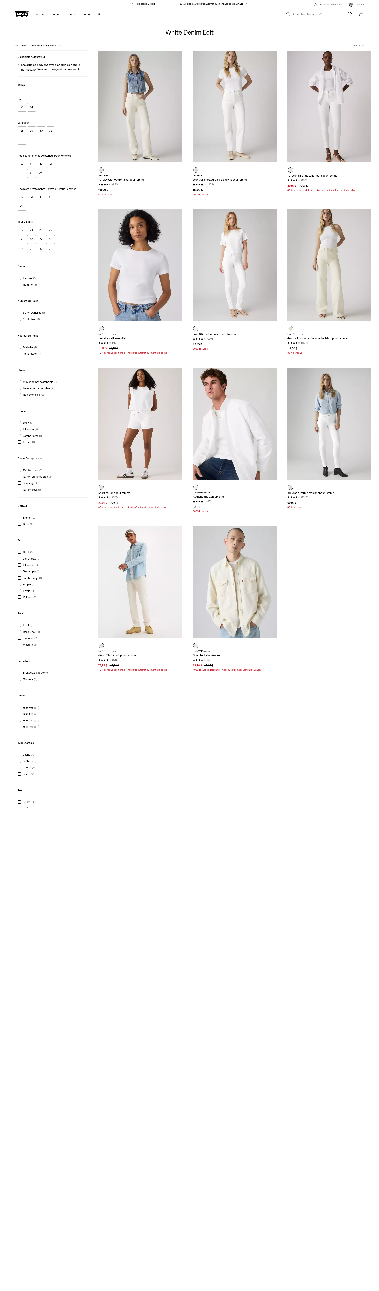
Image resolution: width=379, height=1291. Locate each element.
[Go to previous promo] (132, 3)
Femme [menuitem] (71, 14)
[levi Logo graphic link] (22, 14)
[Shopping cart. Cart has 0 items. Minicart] (361, 14)
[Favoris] (350, 14)
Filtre (24, 45)
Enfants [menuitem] (87, 14)
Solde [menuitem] (101, 14)
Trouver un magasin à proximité (58, 69)
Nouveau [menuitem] (40, 14)
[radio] (101, 170)
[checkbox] (22, 107)
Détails (239, 3)
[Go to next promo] (246, 3)
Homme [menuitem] (56, 14)
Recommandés (44, 45)
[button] (53, 56)
